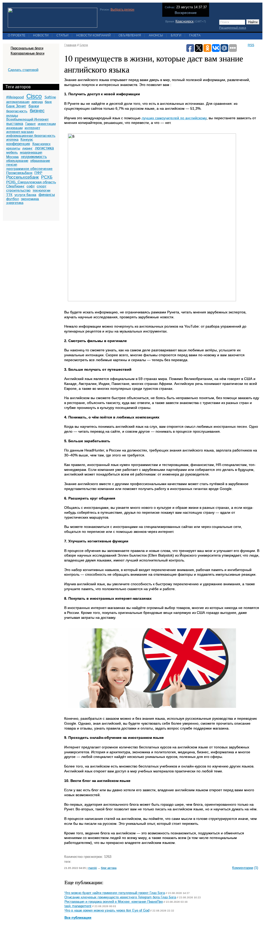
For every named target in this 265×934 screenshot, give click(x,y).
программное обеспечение (29, 169)
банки (33, 106)
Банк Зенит (16, 106)
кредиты (13, 148)
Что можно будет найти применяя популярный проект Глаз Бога (114, 893)
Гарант (30, 124)
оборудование (17, 161)
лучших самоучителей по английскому (174, 118)
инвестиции (47, 124)
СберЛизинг (15, 186)
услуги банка (25, 195)
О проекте (16, 35)
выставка (14, 123)
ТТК (9, 195)
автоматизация (18, 102)
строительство (18, 190)
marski (92, 867)
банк (48, 102)
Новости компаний (93, 35)
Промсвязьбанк (19, 173)
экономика (30, 199)
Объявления (130, 35)
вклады (12, 115)
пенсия (11, 165)
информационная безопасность (30, 136)
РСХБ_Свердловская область (31, 182)
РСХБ (47, 177)
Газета (195, 35)
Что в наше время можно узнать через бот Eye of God (106, 910)
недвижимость (34, 156)
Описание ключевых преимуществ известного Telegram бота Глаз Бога (120, 897)
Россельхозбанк (22, 177)
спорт (41, 186)
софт (31, 186)
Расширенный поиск (232, 27)
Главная (70, 45)
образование (40, 161)
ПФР (38, 173)
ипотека (12, 139)
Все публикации (77, 918)
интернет (32, 128)
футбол (12, 199)
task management (77, 906)
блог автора (108, 867)
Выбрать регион (122, 9)
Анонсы (156, 35)
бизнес (37, 110)
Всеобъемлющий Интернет (27, 119)
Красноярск (184, 21)
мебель (12, 152)
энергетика (14, 203)
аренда (37, 102)
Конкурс (26, 139)
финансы (47, 194)
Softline (50, 97)
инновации (14, 128)
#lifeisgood (15, 97)
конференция (18, 143)
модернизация (31, 152)
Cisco (34, 96)
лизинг (27, 148)
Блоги (176, 35)
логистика (44, 148)
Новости (41, 35)
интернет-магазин (20, 132)
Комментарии (242, 868)
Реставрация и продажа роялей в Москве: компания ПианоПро (113, 902)
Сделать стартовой (23, 70)
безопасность (16, 111)
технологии (41, 190)
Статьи (62, 35)
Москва (12, 157)
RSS (251, 45)
